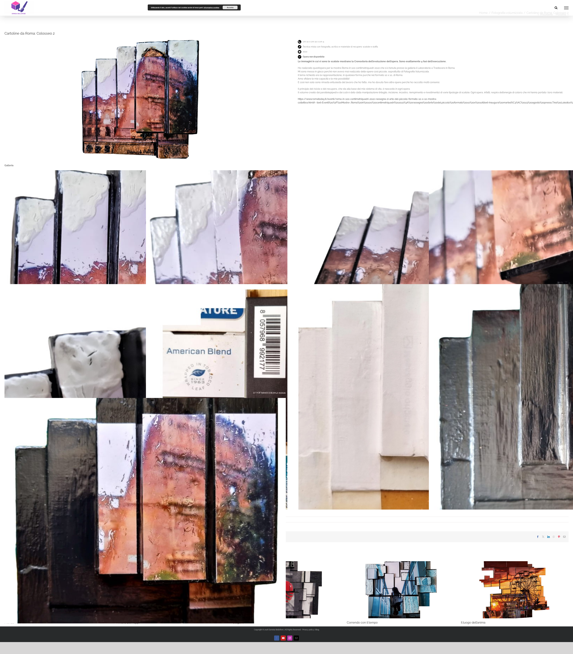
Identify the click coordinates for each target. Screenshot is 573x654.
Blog (317, 630)
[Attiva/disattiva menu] (566, 8)
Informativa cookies (211, 7)
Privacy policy (308, 630)
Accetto (230, 7)
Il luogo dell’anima (473, 622)
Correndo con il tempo (362, 622)
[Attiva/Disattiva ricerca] (556, 7)
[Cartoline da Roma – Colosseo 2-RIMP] (140, 39)
